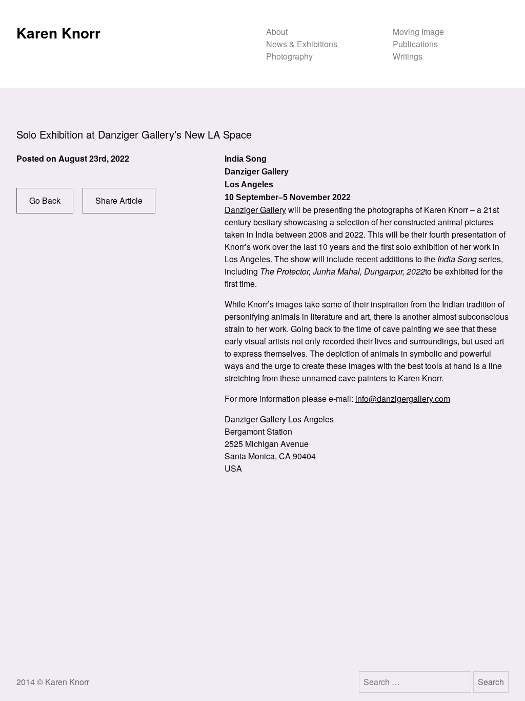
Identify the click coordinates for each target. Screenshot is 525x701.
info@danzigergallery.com (402, 398)
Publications (415, 44)
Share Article (119, 200)
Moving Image (418, 31)
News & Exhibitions (301, 44)
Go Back (44, 200)
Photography (289, 56)
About (277, 31)
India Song (457, 259)
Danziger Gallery (255, 210)
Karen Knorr (58, 32)
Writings (407, 56)
